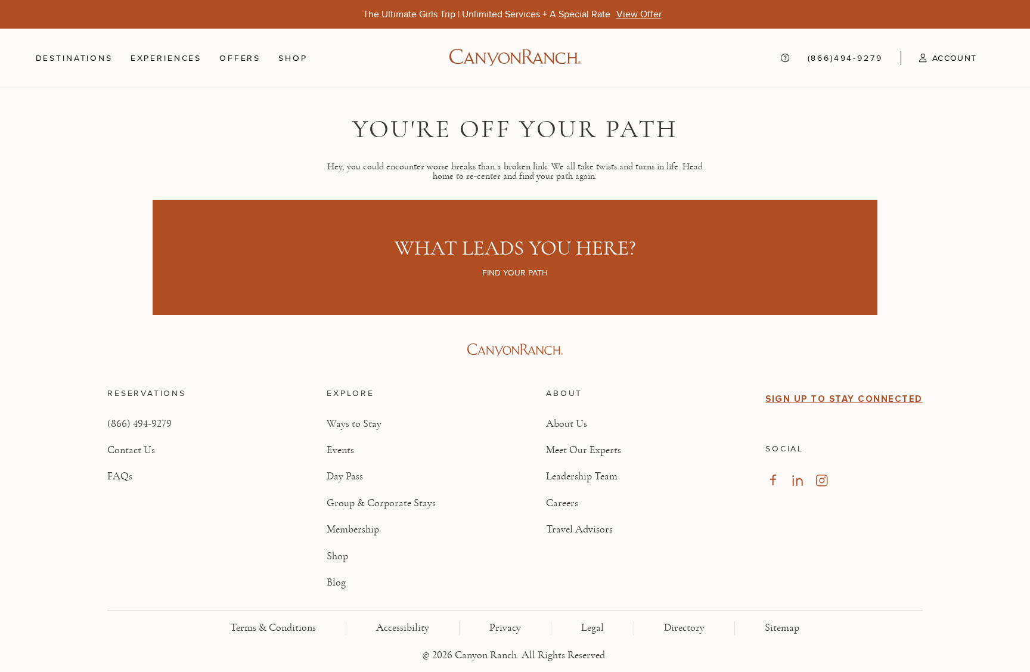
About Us (566, 424)
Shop (292, 58)
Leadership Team (582, 476)
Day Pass (345, 476)
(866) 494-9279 (139, 424)
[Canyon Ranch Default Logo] (515, 58)
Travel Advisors (579, 529)
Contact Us (131, 450)
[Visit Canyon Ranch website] (514, 350)
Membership (353, 529)
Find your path (515, 272)
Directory (684, 628)
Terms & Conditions (273, 628)
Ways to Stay (354, 424)
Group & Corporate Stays (381, 503)
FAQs (119, 476)
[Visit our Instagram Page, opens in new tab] (821, 480)
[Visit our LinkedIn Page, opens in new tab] (797, 480)
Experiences (166, 58)
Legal (592, 628)
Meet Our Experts (583, 450)
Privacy (505, 628)
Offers (239, 58)
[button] (939, 57)
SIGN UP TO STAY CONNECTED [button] (844, 399)
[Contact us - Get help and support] (785, 58)
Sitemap (782, 628)
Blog (336, 582)
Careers (562, 503)
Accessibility (402, 628)
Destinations (74, 58)
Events (340, 450)
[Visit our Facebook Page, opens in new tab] (772, 480)
